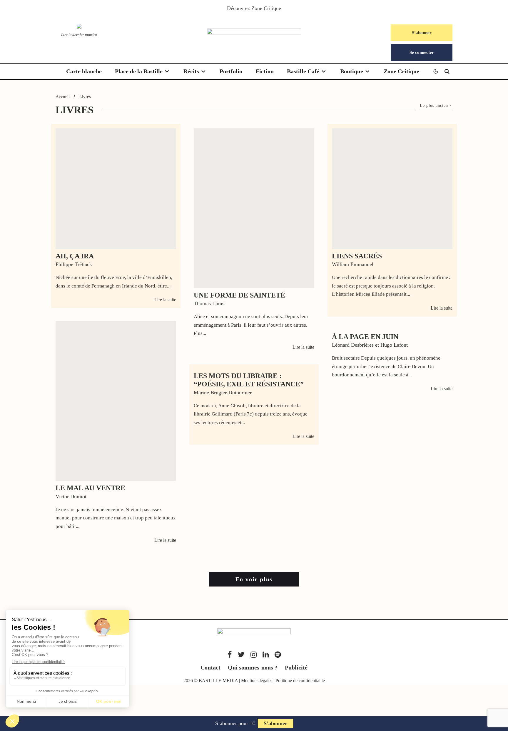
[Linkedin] (266, 654)
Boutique (351, 71)
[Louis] (254, 208)
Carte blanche (84, 71)
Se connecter (422, 52)
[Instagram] (254, 654)
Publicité (296, 667)
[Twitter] (241, 654)
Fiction (265, 71)
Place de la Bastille (139, 71)
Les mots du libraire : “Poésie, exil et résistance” (249, 380)
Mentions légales (256, 680)
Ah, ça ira (75, 256)
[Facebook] (230, 654)
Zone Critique (266, 8)
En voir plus (254, 579)
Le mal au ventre (90, 488)
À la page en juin (365, 336)
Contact (210, 667)
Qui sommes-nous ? (253, 667)
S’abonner (422, 32)
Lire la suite (165, 299)
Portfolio (231, 71)
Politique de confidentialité (300, 680)
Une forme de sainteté (239, 295)
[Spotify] (278, 654)
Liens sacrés (357, 256)
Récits (191, 71)
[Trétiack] (116, 188)
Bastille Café (303, 71)
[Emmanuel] (392, 188)
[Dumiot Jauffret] (116, 401)
